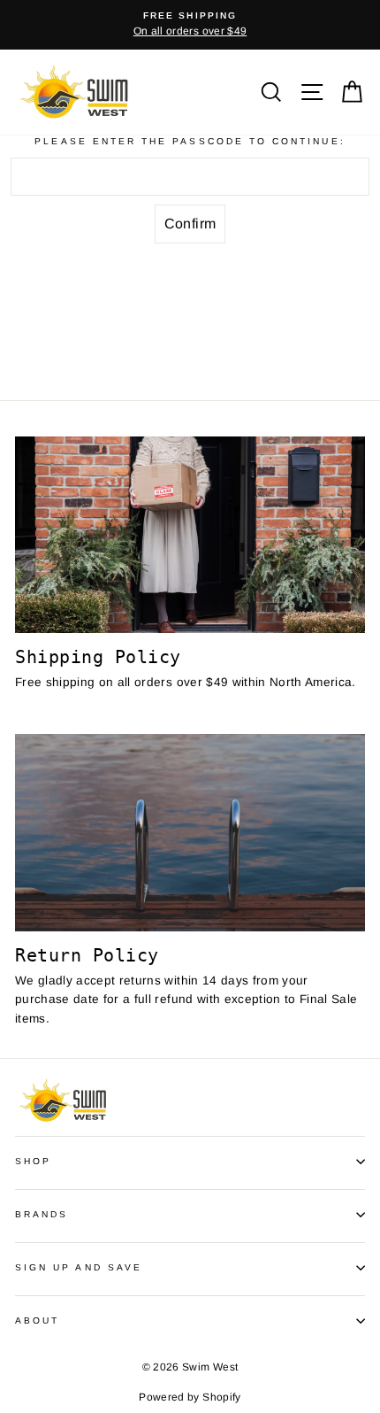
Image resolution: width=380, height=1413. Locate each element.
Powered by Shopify (189, 1397)
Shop (33, 1161)
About (37, 1320)
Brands (41, 1214)
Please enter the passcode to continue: (189, 141)
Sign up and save (78, 1267)
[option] (190, 25)
